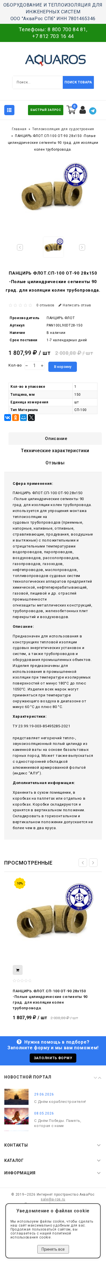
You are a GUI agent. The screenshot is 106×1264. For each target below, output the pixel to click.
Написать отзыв (77, 305)
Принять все (53, 1249)
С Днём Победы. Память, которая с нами (57, 1123)
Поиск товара (78, 82)
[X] (31, 417)
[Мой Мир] (23, 417)
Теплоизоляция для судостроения (63, 129)
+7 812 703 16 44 (53, 36)
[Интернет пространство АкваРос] (53, 60)
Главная (19, 129)
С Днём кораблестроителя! (60, 1101)
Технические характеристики (55, 450)
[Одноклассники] (15, 417)
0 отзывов (45, 305)
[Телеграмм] (92, 110)
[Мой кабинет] (82, 110)
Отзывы (55, 462)
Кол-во (15, 365)
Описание (56, 438)
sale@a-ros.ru (53, 1199)
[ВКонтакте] (7, 417)
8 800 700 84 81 (66, 29)
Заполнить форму (53, 1058)
